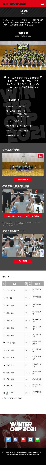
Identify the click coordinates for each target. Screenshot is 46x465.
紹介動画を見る (23, 179)
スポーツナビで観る (32, 216)
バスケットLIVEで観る (13, 216)
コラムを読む (23, 261)
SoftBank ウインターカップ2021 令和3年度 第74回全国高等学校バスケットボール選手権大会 (23, 21)
